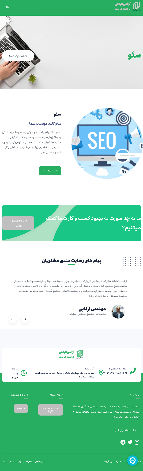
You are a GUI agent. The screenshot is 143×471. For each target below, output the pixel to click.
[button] (29, 319)
